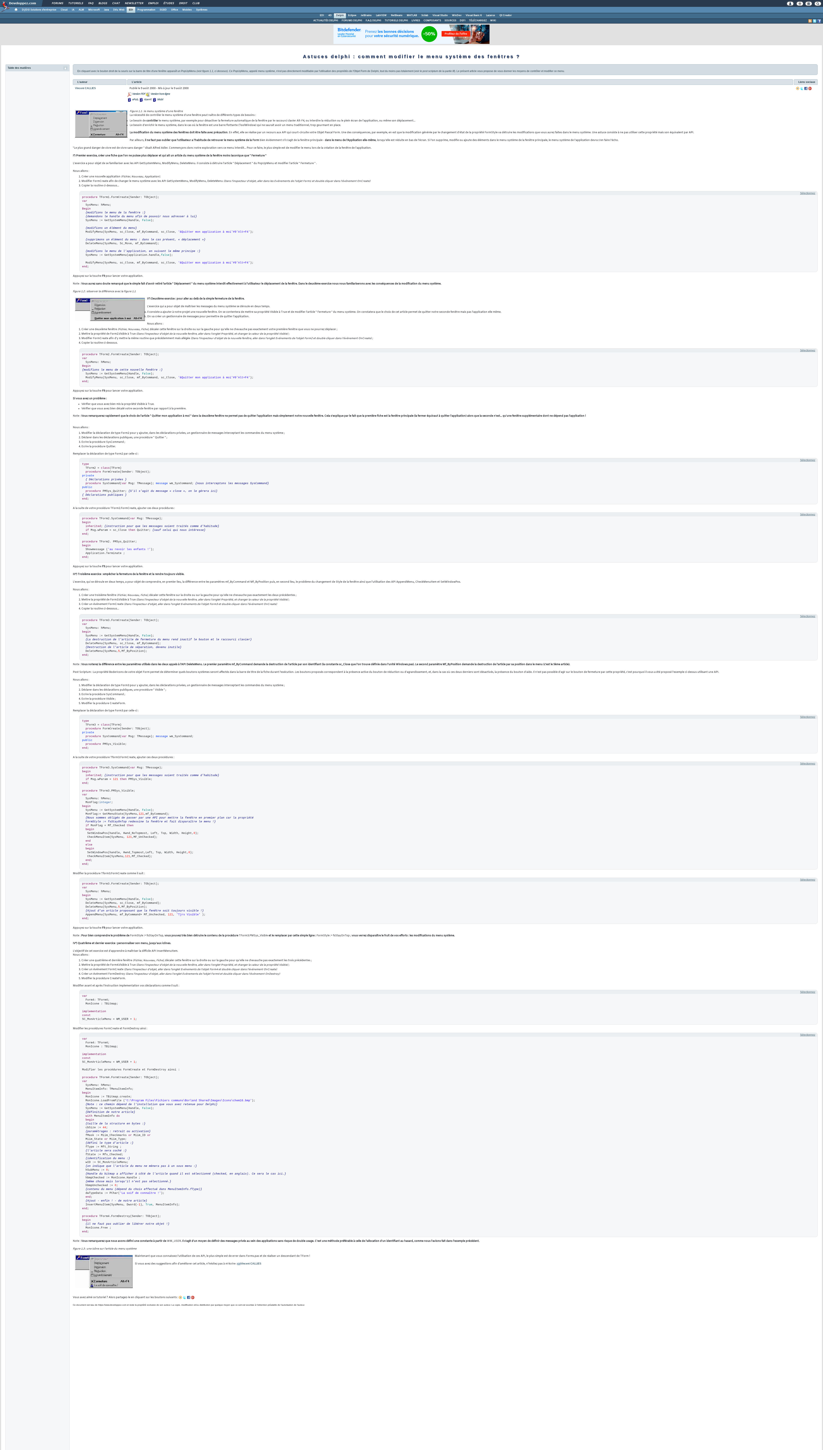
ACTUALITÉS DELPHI (325, 20)
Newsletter (133, 3)
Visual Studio (440, 15)
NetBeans (396, 15)
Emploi (153, 3)
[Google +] (810, 88)
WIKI (493, 20)
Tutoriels (75, 3)
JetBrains (366, 15)
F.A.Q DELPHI (373, 20)
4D (330, 15)
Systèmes (201, 9)
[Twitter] (801, 88)
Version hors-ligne (160, 94)
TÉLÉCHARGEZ (478, 20)
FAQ (91, 3)
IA (73, 9)
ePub (135, 99)
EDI (131, 9)
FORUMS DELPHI (352, 20)
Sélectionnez (807, 193)
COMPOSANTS (432, 20)
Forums (57, 3)
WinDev (456, 15)
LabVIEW (381, 15)
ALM (81, 9)
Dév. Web (119, 9)
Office (174, 9)
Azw (146, 99)
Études (168, 3)
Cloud (64, 9)
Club (196, 3)
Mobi (160, 99)
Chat (116, 3)
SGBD (163, 9)
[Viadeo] (797, 88)
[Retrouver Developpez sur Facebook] (819, 21)
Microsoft (94, 9)
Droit (183, 3)
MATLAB (412, 15)
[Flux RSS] (810, 21)
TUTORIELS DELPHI (396, 20)
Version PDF (138, 94)
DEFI (463, 20)
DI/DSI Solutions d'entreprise (39, 9)
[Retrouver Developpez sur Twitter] (814, 21)
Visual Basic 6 (474, 15)
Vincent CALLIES (250, 1263)
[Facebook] (806, 88)
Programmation (146, 9)
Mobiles (187, 9)
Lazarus (490, 15)
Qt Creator (505, 15)
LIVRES (416, 20)
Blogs (102, 3)
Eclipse (352, 15)
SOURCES (450, 20)
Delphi (340, 15)
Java (106, 9)
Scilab (424, 15)
